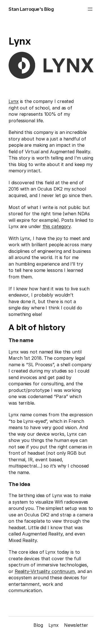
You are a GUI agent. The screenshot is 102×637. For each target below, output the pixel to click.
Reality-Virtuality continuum (45, 571)
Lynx (13, 101)
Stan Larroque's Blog (31, 9)
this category (56, 226)
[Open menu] (90, 9)
